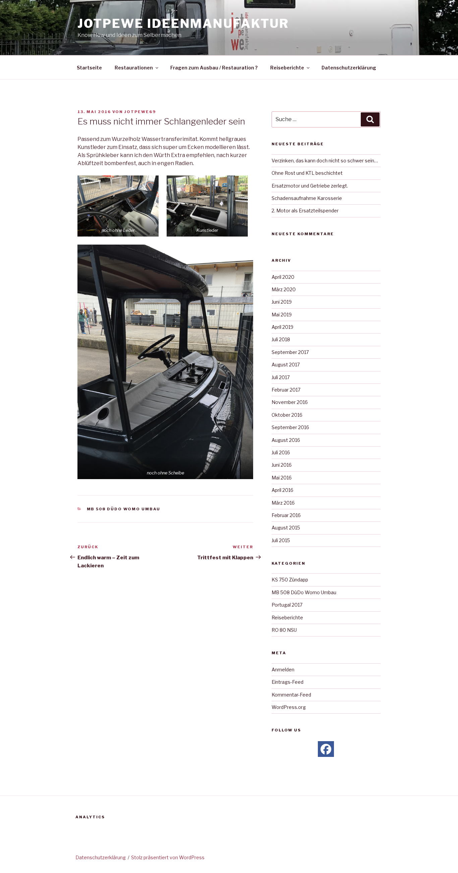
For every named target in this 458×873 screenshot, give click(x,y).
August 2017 (286, 364)
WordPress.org (289, 707)
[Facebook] (326, 749)
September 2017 (290, 352)
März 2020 (284, 289)
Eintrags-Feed (287, 682)
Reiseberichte (287, 67)
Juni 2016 (282, 465)
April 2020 (283, 277)
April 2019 (282, 327)
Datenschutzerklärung (349, 67)
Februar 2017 (286, 390)
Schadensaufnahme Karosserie (307, 198)
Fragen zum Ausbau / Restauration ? (213, 67)
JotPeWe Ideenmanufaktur (183, 23)
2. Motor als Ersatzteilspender (305, 210)
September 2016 (290, 427)
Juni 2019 (282, 302)
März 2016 (283, 503)
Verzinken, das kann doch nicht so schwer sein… (325, 160)
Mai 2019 (282, 314)
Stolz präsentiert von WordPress (168, 857)
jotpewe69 (140, 111)
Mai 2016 (282, 477)
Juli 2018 (281, 339)
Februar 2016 (286, 515)
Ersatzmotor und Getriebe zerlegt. (310, 186)
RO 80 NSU (284, 630)
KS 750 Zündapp (290, 579)
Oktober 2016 (287, 415)
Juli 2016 (281, 452)
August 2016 (286, 440)
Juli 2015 (281, 540)
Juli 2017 (281, 377)
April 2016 (282, 490)
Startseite (89, 67)
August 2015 (286, 527)
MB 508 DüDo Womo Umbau (124, 509)
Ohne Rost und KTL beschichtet (307, 173)
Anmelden (283, 669)
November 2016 (290, 402)
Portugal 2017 (287, 605)
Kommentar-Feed (291, 695)
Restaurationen (134, 67)
